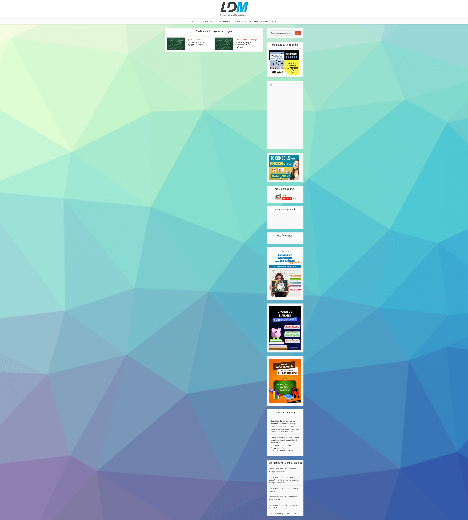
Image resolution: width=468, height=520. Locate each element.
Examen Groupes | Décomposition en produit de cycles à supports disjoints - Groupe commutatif (284, 480)
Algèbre (189, 40)
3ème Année (239, 21)
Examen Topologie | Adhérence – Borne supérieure (244, 44)
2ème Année (223, 21)
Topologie (253, 40)
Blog (274, 21)
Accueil (195, 21)
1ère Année (207, 21)
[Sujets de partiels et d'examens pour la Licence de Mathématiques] (234, 9)
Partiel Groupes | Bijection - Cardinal (283, 513)
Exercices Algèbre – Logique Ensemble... (195, 43)
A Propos (254, 21)
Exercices (197, 40)
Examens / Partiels (241, 40)
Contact (264, 21)
